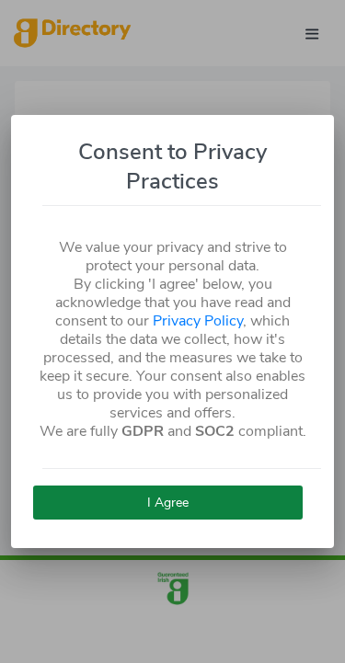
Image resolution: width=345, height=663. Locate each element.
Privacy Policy (198, 321)
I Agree (168, 502)
